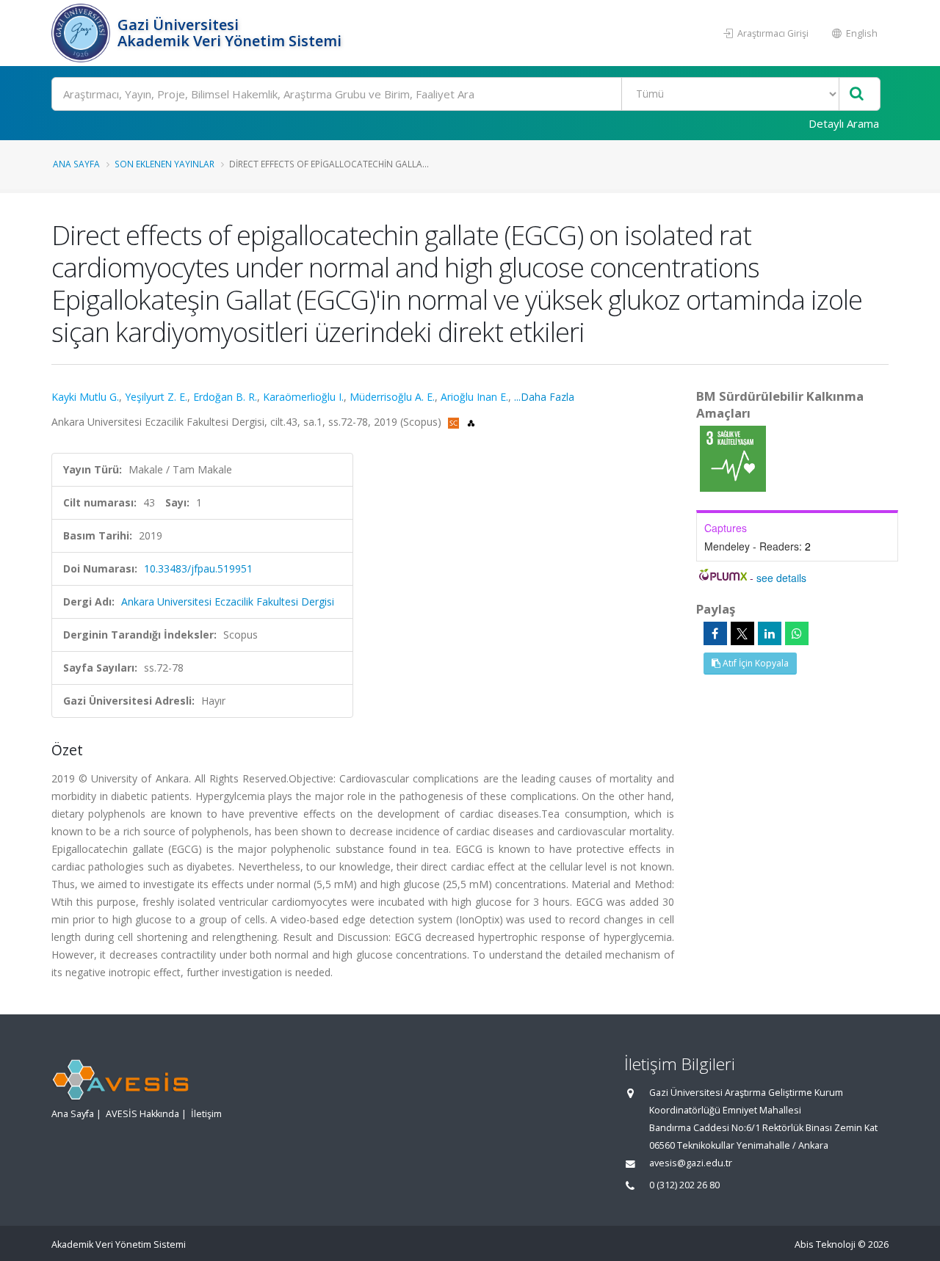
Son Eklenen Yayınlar (164, 164)
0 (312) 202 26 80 (684, 1185)
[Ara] (856, 94)
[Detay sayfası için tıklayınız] (733, 458)
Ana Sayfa (76, 164)
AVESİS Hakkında (142, 1114)
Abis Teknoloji (825, 1244)
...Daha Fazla (544, 397)
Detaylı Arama (844, 123)
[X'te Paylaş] (742, 633)
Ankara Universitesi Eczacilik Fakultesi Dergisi (227, 601)
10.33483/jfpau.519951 (198, 568)
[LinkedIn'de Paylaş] (769, 633)
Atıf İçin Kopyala (754, 663)
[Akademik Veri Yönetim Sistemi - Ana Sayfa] (82, 33)
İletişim (206, 1114)
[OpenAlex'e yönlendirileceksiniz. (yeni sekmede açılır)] (471, 422)
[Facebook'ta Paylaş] (715, 633)
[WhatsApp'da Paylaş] (797, 633)
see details (781, 577)
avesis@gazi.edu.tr (690, 1163)
